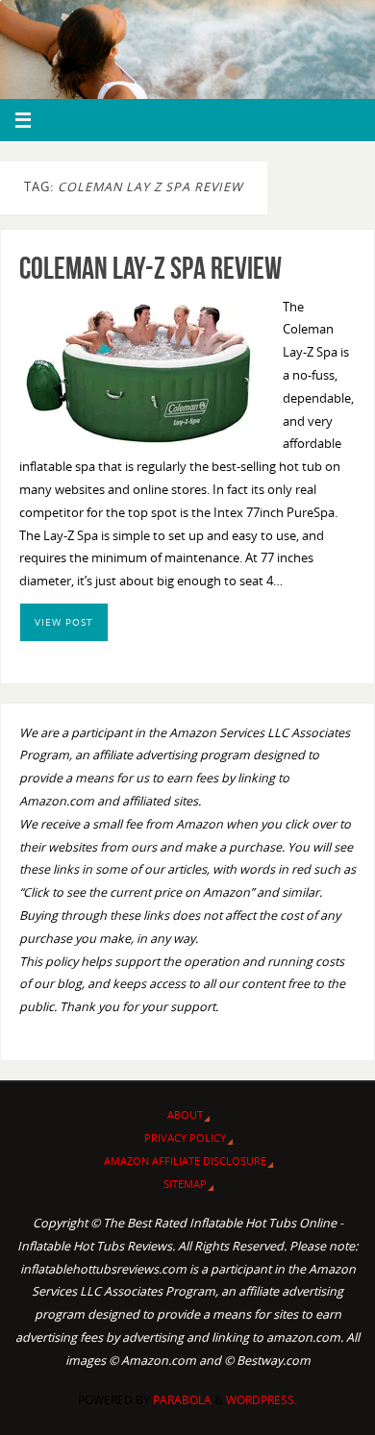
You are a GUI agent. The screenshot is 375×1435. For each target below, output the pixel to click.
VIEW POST (64, 622)
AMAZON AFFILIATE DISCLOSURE (185, 1160)
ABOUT (185, 1114)
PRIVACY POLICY (185, 1137)
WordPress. (261, 1400)
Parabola (182, 1400)
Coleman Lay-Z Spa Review (150, 268)
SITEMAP (185, 1183)
